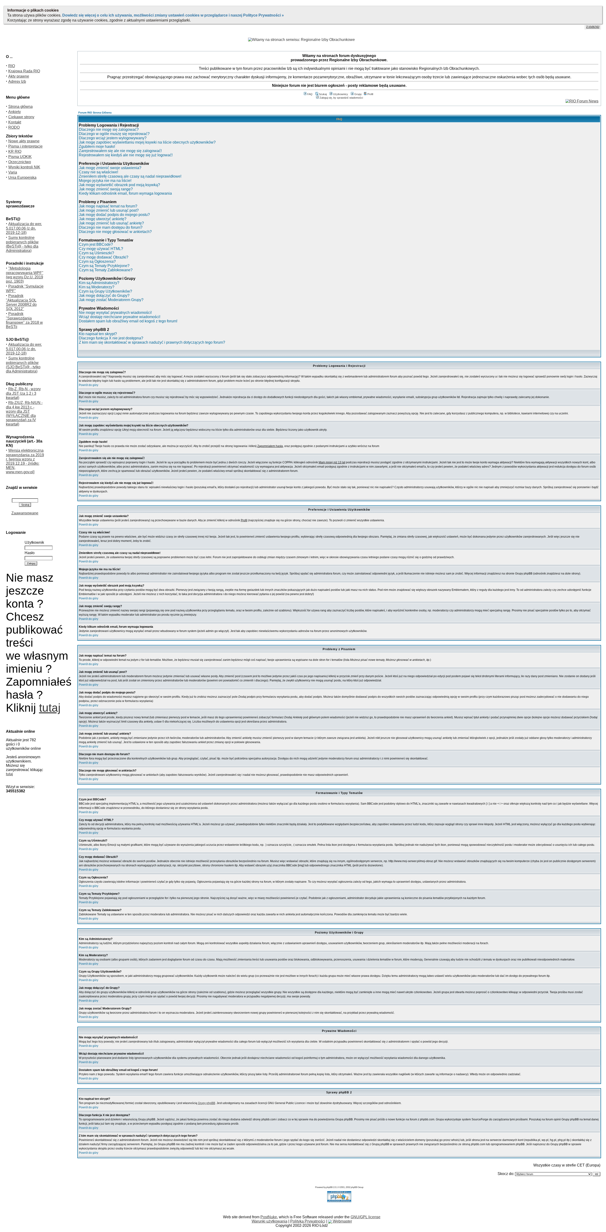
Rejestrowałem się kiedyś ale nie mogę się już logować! (126, 155)
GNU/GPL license (365, 1217)
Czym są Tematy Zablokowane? (106, 270)
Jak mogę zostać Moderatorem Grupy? (111, 300)
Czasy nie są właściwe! (98, 172)
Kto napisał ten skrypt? (98, 334)
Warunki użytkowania (269, 1221)
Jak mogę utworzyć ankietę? (102, 219)
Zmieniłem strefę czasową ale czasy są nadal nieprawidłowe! (130, 176)
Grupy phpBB (206, 1103)
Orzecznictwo (19, 162)
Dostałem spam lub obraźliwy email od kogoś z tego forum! (128, 321)
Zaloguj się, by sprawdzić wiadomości (341, 97)
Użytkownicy (340, 94)
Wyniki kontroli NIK (24, 167)
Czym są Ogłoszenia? (97, 261)
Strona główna (20, 107)
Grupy (358, 94)
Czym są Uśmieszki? (96, 253)
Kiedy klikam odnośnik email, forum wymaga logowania (125, 193)
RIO (11, 66)
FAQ (309, 94)
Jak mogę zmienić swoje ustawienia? (110, 168)
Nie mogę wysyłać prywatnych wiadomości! (115, 313)
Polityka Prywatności (307, 1221)
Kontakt (14, 122)
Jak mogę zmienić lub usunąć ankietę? (111, 223)
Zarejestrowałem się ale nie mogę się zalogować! (120, 151)
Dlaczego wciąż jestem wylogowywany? (113, 138)
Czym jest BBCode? (96, 244)
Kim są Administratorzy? (99, 283)
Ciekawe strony (21, 117)
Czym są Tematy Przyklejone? (104, 266)
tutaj (50, 707)
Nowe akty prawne (24, 141)
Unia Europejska (22, 177)
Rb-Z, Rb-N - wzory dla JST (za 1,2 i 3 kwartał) (23, 393)
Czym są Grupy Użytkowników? (105, 291)
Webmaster (342, 1221)
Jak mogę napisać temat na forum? (108, 206)
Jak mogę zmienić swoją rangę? (106, 189)
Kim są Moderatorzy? (96, 287)
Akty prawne (18, 76)
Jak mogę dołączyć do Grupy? (104, 296)
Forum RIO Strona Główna (94, 112)
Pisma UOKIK (20, 157)
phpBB (329, 1187)
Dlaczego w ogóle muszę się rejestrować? (114, 134)
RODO (14, 127)
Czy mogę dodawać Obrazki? (103, 257)
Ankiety (14, 112)
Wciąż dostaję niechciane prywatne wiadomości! (119, 317)
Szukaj (323, 94)
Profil (370, 94)
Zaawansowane (24, 513)
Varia (12, 172)
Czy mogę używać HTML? (101, 249)
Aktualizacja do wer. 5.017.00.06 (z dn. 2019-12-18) (24, 228)
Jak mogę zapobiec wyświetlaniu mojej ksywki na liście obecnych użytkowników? (147, 142)
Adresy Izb (17, 81)
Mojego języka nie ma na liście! (105, 181)
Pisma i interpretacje (25, 146)
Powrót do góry (88, 385)
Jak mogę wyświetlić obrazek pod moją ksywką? (119, 185)
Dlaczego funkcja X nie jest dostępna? (111, 338)
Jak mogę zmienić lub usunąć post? (109, 210)
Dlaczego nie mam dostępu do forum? (111, 227)
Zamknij (592, 27)
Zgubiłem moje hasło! (97, 147)
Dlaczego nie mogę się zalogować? (109, 129)
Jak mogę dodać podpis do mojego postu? (114, 215)
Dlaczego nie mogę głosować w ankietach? (115, 232)
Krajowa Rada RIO (24, 71)
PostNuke (268, 1217)
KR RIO (14, 151)
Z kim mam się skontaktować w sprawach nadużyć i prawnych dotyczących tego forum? (152, 342)
